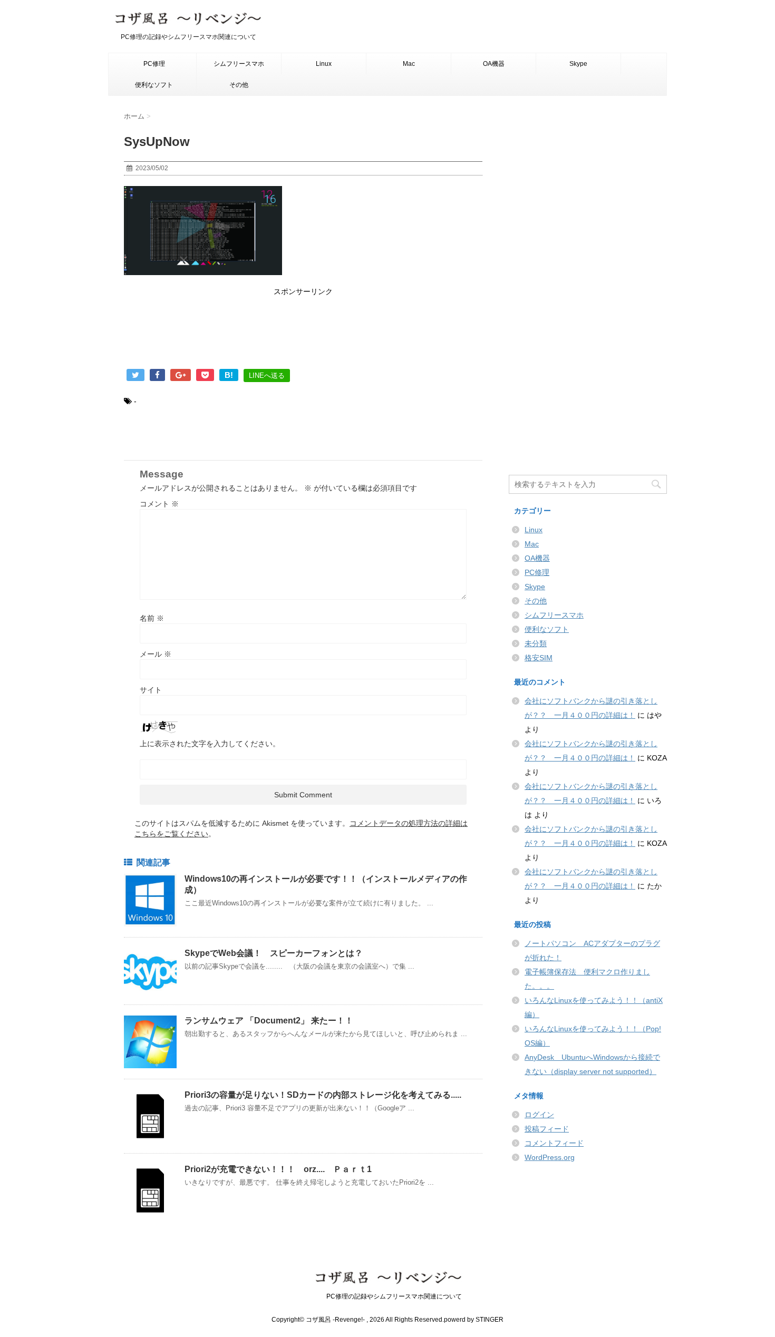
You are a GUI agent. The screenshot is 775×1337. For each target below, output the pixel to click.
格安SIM (539, 657)
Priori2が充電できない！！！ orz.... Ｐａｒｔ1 (278, 1169)
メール (155, 654)
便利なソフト (154, 85)
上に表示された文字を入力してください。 (210, 743)
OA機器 (494, 63)
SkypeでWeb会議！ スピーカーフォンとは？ (274, 953)
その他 (238, 85)
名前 (152, 618)
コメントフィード (554, 1143)
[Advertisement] (303, 334)
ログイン (539, 1114)
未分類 (536, 643)
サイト (151, 690)
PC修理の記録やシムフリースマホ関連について (388, 1296)
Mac (409, 63)
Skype (578, 63)
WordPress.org (550, 1157)
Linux (324, 63)
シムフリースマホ (239, 63)
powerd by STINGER (473, 1319)
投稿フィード (547, 1129)
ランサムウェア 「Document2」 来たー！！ (269, 1020)
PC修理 (154, 63)
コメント (159, 504)
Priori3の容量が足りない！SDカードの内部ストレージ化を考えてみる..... (323, 1094)
